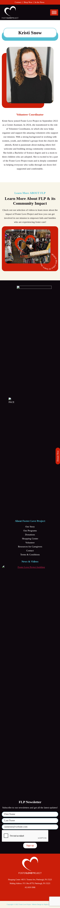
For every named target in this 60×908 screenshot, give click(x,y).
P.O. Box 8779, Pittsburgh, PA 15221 (36, 883)
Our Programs (30, 530)
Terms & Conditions (30, 554)
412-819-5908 (30, 887)
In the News (39, 2)
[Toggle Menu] (54, 12)
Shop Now (28, 2)
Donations (30, 534)
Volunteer (30, 542)
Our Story (30, 526)
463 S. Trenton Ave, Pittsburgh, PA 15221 (36, 880)
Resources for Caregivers (30, 546)
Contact (18, 2)
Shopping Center (30, 538)
